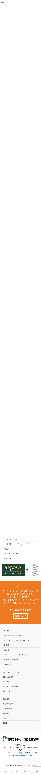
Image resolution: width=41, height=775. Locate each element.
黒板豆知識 (6, 691)
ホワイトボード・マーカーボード (17, 544)
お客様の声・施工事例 (10, 686)
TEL (37, 771)
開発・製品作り (8, 677)
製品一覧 (6, 631)
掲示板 (7, 549)
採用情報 (6, 713)
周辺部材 (8, 558)
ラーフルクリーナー (12, 554)
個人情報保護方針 (9, 704)
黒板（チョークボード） (13, 635)
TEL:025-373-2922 (10, 753)
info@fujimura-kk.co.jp (23, 755)
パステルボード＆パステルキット (16, 655)
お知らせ (6, 718)
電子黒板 (7, 645)
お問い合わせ (20, 616)
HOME (5, 723)
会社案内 (6, 699)
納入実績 (6, 682)
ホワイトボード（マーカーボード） (17, 640)
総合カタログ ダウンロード (12, 672)
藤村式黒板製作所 (17, 765)
